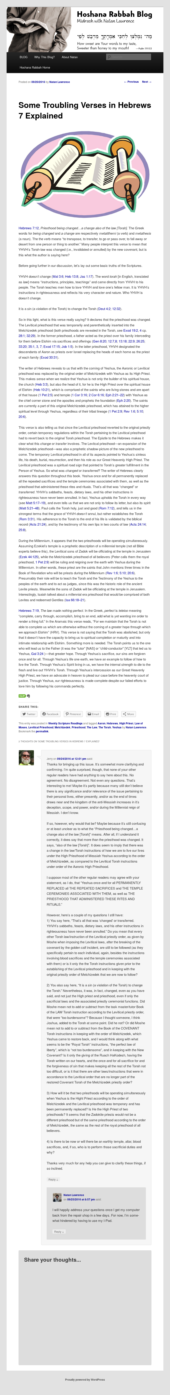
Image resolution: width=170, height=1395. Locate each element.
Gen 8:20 (99, 341)
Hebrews (112, 723)
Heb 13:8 (71, 276)
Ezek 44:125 (29, 556)
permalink (42, 731)
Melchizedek (62, 727)
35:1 (31, 346)
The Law (92, 727)
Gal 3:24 (37, 653)
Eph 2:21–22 (115, 394)
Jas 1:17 (86, 276)
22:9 (131, 341)
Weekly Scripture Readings (65, 723)
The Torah (105, 727)
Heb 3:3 (41, 384)
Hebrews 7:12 (29, 228)
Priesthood (78, 727)
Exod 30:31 (49, 357)
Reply (53, 1179)
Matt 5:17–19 (35, 502)
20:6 (22, 416)
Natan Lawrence (59, 82)
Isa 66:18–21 (75, 599)
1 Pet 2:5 (45, 394)
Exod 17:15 (51, 346)
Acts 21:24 (37, 524)
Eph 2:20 (123, 400)
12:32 (116, 308)
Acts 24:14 (138, 524)
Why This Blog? (44, 57)
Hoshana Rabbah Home (35, 67)
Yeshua (117, 727)
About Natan (70, 57)
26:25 (140, 341)
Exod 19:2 (130, 330)
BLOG (23, 57)
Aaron (101, 723)
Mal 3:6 (58, 276)
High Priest (126, 723)
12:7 (111, 341)
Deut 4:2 (104, 308)
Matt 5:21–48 (29, 508)
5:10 (140, 411)
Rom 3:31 (27, 519)
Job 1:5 (67, 346)
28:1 (22, 335)
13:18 (123, 341)
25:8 (22, 529)
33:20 (23, 346)
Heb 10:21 (41, 389)
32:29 (31, 335)
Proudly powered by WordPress (85, 1380)
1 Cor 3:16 (79, 394)
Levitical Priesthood (40, 727)
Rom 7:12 (106, 508)
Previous (131, 82)
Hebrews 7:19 (29, 610)
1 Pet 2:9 (115, 411)
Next (146, 82)
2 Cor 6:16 (96, 394)
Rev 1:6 (129, 411)
